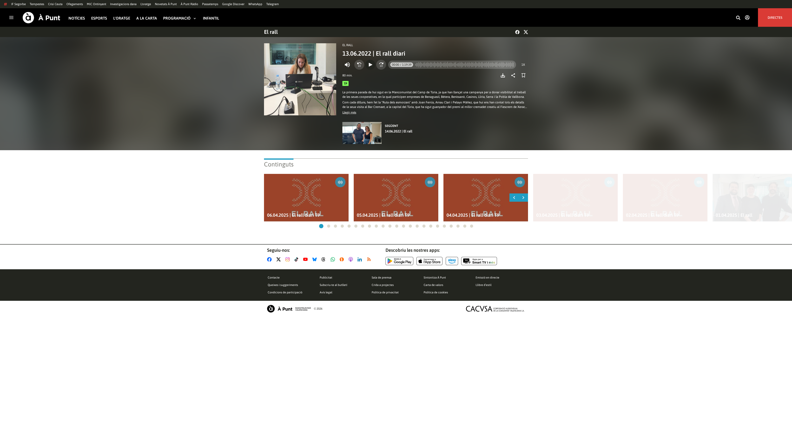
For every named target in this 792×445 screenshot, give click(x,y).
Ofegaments (74, 4)
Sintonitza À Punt (435, 277)
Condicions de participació (285, 292)
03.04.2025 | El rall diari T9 (562, 215)
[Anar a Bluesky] (315, 259)
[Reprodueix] (370, 65)
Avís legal (326, 292)
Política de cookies (436, 292)
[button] (321, 226)
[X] (526, 32)
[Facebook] (517, 32)
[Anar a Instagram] (288, 259)
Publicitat (326, 277)
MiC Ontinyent (96, 4)
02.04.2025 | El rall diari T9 (652, 215)
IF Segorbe (18, 4)
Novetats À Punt (166, 4)
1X (523, 64)
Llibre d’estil (483, 285)
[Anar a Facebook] (270, 259)
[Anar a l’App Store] (429, 261)
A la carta (146, 18)
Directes (775, 17)
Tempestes (37, 4)
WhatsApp (255, 4)
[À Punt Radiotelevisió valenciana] (289, 309)
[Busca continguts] (738, 18)
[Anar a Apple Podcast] (352, 259)
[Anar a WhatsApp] (334, 259)
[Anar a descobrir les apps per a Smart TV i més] (479, 261)
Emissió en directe (487, 277)
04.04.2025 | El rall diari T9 (473, 215)
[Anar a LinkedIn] (360, 259)
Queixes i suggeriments (283, 285)
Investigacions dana (123, 4)
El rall (271, 32)
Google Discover (233, 4)
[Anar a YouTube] (306, 259)
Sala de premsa (381, 277)
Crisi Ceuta (55, 4)
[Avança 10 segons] (381, 65)
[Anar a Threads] (325, 259)
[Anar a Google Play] (399, 261)
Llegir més (349, 112)
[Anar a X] (279, 259)
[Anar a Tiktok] (297, 259)
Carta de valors (433, 285)
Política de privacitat (385, 292)
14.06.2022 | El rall (398, 131)
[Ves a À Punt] (41, 17)
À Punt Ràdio (189, 4)
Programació (177, 18)
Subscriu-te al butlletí (333, 285)
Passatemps (210, 4)
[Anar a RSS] (370, 259)
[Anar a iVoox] (342, 259)
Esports (99, 18)
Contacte (274, 277)
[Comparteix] (514, 75)
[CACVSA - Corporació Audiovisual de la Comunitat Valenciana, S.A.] (495, 309)
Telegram (272, 4)
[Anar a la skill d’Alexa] (452, 261)
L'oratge (145, 4)
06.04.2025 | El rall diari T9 (293, 215)
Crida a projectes (383, 285)
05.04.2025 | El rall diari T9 (383, 215)
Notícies (76, 18)
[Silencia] (347, 65)
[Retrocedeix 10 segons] (359, 65)
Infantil (211, 18)
